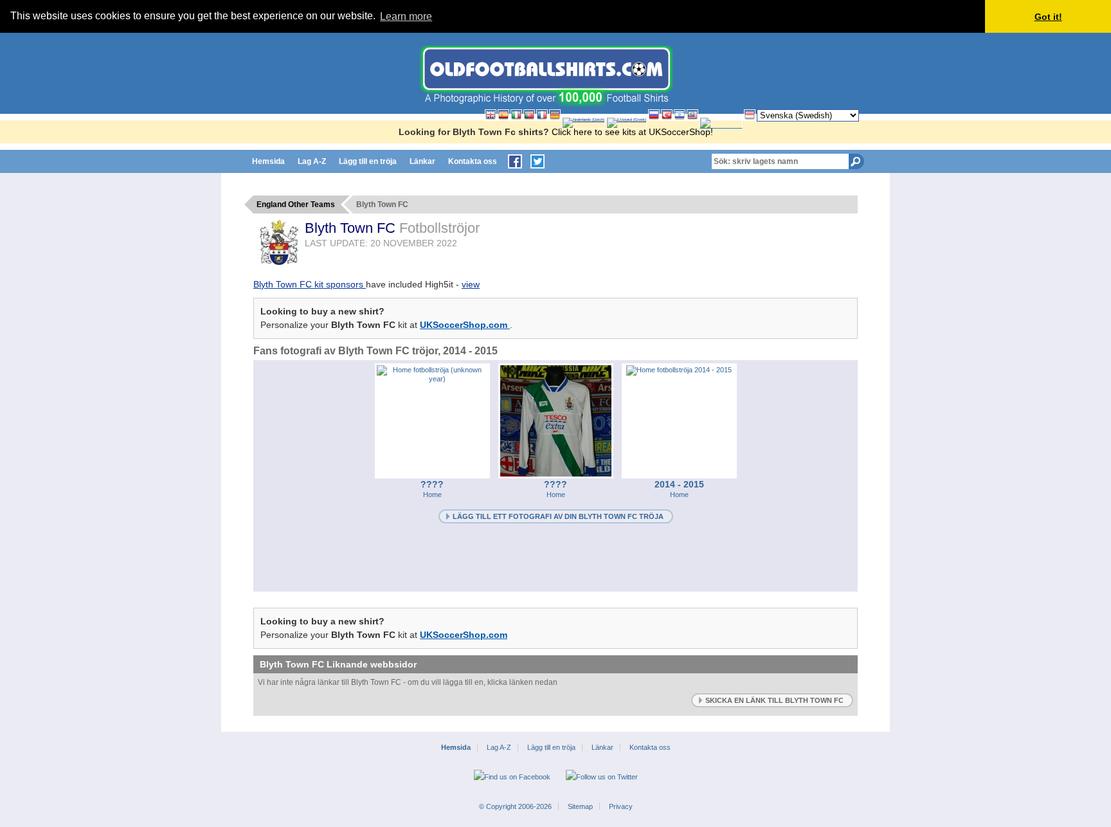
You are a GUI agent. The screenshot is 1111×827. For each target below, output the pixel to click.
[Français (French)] (542, 115)
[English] (490, 115)
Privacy (621, 806)
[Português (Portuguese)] (529, 115)
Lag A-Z (312, 161)
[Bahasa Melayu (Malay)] (692, 115)
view (471, 284)
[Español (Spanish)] (503, 115)
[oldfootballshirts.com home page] (546, 103)
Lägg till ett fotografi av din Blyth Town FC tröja (558, 516)
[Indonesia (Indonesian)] (749, 115)
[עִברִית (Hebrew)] (679, 115)
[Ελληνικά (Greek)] (626, 123)
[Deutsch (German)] (555, 115)
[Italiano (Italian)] (516, 115)
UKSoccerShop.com (465, 325)
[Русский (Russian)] (654, 115)
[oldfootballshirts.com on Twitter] (537, 161)
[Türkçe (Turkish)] (667, 115)
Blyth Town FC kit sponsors (309, 284)
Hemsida (268, 161)
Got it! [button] (1048, 17)
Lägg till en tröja (368, 161)
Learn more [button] (406, 16)
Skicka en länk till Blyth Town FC (774, 700)
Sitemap (580, 806)
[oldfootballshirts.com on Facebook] (515, 161)
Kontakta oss (472, 161)
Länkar (422, 161)
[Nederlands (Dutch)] (583, 123)
